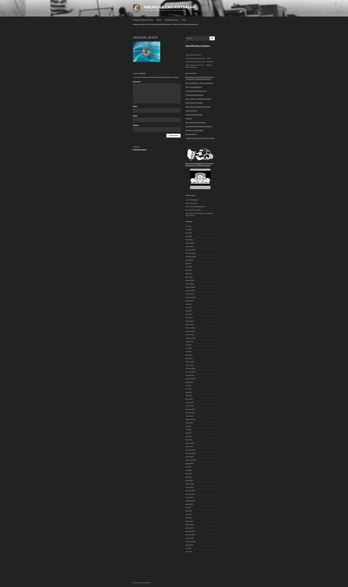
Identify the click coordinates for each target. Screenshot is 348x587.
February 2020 (190, 484)
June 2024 (189, 307)
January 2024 (189, 324)
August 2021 (189, 423)
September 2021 (190, 419)
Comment (137, 82)
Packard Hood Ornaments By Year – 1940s (198, 58)
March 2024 (189, 317)
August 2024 (189, 300)
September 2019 (190, 501)
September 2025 (190, 256)
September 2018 (190, 541)
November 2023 (190, 331)
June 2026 (189, 229)
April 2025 (189, 273)
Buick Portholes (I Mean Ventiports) (196, 122)
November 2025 (190, 253)
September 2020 (191, 460)
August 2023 (189, 341)
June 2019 (189, 511)
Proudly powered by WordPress (141, 582)
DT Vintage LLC (198, 163)
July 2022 (188, 385)
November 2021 (190, 412)
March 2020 (189, 480)
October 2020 (190, 456)
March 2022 (189, 399)
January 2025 (189, 284)
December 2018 (190, 531)
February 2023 (190, 362)
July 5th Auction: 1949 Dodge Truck (196, 206)
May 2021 (188, 433)
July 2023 (188, 345)
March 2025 (189, 277)
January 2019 (189, 528)
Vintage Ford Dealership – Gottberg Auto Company (200, 138)
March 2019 (189, 521)
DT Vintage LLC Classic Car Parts (143, 20)
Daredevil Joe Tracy (191, 134)
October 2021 (190, 416)
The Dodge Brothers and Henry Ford (196, 91)
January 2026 (189, 246)
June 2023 (189, 348)
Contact (158, 20)
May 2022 (188, 392)
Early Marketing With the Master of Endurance (199, 126)
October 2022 (190, 375)
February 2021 (190, 443)
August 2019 (189, 504)
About (184, 20)
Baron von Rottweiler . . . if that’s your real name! (199, 83)
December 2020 (190, 450)
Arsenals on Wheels (191, 110)
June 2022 (189, 389)
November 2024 (190, 290)
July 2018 (188, 548)
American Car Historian (169, 7)
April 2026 (189, 236)
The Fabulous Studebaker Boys (194, 95)
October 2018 (190, 538)
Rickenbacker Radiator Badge (194, 130)
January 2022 (189, 406)
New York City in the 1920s (193, 210)
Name (135, 106)
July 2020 (188, 467)
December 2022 (190, 368)
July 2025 (188, 263)
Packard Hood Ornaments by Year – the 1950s (199, 61)
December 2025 (190, 250)
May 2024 (188, 311)
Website (136, 125)
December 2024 (190, 287)
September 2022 (190, 378)
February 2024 (190, 321)
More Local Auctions (191, 203)
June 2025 (189, 267)
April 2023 (189, 355)
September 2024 (190, 297)
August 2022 (189, 382)
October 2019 (190, 497)
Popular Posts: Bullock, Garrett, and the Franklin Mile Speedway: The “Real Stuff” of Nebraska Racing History (165, 24)
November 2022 (190, 372)
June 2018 (189, 551)
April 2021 (188, 436)
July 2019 (188, 507)
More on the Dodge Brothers (194, 87)
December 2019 (190, 490)
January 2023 (189, 365)
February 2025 (190, 280)
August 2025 (189, 260)
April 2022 (188, 395)
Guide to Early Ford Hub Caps (194, 114)
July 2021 (188, 426)
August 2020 (189, 463)
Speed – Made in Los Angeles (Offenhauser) (198, 99)
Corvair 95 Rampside (192, 200)
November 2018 (190, 534)
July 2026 (188, 226)
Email (135, 116)
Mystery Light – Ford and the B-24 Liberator (198, 106)
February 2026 (190, 243)
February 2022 (190, 402)
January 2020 (190, 487)
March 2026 (189, 239)
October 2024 (190, 294)
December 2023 (190, 328)
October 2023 (190, 334)
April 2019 (188, 518)
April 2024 (189, 314)
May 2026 (188, 233)
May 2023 (188, 351)
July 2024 (188, 304)
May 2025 (188, 270)
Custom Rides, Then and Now (194, 102)
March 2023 (189, 358)
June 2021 (188, 429)
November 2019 (190, 494)
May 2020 (189, 473)
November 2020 (190, 453)
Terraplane (189, 118)
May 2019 (188, 514)
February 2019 (190, 524)
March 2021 (189, 440)
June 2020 (189, 470)
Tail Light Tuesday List (171, 20)
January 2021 (189, 446)
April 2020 (189, 477)
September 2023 (190, 338)
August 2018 (189, 545)
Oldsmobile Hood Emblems (193, 55)
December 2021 (190, 409)
